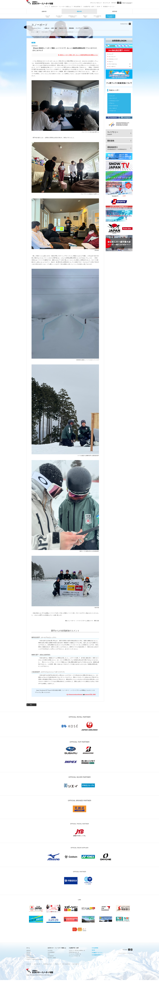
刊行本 (98, 6)
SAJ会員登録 (77, 6)
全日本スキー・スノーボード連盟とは (61, 6)
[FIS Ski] (119, 124)
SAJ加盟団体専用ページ (98, 955)
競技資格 (71, 28)
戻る (31, 704)
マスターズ (113, 110)
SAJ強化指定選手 (30, 957)
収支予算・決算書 (52, 957)
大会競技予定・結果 (88, 6)
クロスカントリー (72, 16)
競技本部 (79, 11)
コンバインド (59, 16)
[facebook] (118, 3)
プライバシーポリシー (96, 3)
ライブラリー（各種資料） (83, 28)
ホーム (46, 6)
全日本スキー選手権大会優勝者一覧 (77, 950)
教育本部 (114, 11)
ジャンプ (47, 16)
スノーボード (110, 16)
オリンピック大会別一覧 (74, 955)
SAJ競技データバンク (108, 6)
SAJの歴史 (50, 950)
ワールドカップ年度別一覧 (75, 954)
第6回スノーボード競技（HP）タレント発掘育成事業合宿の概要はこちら (79, 55)
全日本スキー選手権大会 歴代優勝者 (34, 959)
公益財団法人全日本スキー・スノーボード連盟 (39, 971)
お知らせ (47, 28)
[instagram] (120, 3)
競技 (37, 31)
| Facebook (113, 117)
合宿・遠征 (54, 28)
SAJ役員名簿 (50, 955)
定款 (49, 954)
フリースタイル (97, 16)
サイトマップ (106, 3)
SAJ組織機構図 (51, 952)
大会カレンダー (63, 28)
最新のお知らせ (29, 955)
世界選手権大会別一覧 (74, 952)
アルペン (85, 16)
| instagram (126, 117)
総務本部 (44, 11)
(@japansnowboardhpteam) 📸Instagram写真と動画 (81, 694)
